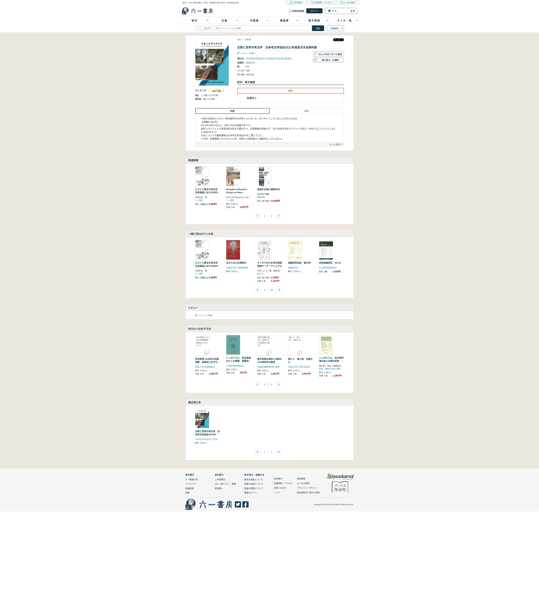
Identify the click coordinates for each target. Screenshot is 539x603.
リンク (277, 492)
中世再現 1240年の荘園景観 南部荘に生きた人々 (207, 362)
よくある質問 (349, 2)
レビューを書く (206, 315)
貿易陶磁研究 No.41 (330, 262)
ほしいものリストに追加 (330, 54)
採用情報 (301, 478)
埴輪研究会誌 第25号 (299, 262)
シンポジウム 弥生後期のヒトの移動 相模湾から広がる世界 (238, 361)
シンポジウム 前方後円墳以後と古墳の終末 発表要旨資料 (331, 361)
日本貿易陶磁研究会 (328, 267)
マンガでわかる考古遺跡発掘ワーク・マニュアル (269, 264)
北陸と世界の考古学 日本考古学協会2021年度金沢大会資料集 (207, 434)
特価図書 (189, 488)
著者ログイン (250, 492)
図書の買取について (253, 488)
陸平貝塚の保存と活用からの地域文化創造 (269, 360)
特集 (187, 492)
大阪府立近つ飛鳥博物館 (237, 267)
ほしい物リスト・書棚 (225, 483)
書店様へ (219, 488)
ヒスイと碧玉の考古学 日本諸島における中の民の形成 (207, 192)
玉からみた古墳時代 (236, 262)
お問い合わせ (280, 487)
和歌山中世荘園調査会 (205, 366)
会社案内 (278, 478)
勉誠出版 (261, 196)
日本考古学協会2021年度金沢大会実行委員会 (269, 58)
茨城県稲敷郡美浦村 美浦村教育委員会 (274, 366)
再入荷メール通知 (330, 59)
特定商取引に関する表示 (308, 492)
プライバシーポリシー (307, 487)
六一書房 (199, 200)
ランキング (190, 483)
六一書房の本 (191, 479)
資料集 (248, 39)
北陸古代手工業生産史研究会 (302, 366)
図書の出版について (253, 483)
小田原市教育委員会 (235, 365)
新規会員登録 (298, 10)
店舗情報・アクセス (323, 2)
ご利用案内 (298, 2)
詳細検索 (334, 28)
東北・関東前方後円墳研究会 (332, 368)
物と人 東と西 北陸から (300, 360)
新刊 (239, 39)
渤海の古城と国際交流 (268, 189)
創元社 (260, 273)
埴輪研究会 (293, 267)
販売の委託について (253, 479)
